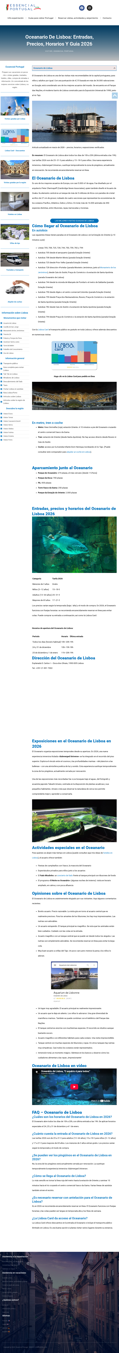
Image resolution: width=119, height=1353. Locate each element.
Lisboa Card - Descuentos (15, 151)
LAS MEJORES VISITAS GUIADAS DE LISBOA (74, 221)
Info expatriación (16, 18)
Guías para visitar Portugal (40, 18)
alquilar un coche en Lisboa (79, 452)
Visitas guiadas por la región (15, 182)
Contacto (107, 18)
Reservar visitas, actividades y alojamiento (78, 18)
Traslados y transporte (14, 270)
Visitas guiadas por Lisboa (15, 119)
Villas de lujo (15, 243)
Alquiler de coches (15, 302)
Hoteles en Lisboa (15, 214)
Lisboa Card (43, 329)
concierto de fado (65, 875)
